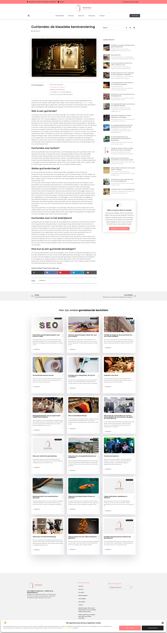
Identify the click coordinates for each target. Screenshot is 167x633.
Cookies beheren (153, 628)
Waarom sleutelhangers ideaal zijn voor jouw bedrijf (82, 335)
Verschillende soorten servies (43, 375)
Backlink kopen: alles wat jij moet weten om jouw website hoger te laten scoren (87, 609)
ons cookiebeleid (67, 628)
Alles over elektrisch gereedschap (45, 456)
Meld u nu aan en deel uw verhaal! (119, 210)
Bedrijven (36, 31)
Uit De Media (59, 15)
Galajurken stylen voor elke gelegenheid (122, 189)
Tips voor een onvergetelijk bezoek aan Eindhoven (82, 456)
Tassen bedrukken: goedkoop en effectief (115, 497)
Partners (71, 15)
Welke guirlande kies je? (57, 89)
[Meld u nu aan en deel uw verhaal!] (119, 204)
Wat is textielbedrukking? (77, 415)
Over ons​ (81, 15)
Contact (102, 15)
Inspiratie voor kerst (111, 375)
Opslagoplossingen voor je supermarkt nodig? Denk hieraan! (46, 416)
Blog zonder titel (116, 55)
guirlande (85, 103)
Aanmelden (81, 601)
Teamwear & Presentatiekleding (44, 537)
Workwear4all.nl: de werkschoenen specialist (45, 497)
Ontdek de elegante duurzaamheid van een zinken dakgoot (118, 335)
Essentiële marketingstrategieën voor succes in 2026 (46, 335)
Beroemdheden (83, 595)
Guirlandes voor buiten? (57, 87)
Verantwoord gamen (111, 456)
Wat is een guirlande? (56, 84)
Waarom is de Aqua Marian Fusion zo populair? (81, 497)
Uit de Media (82, 598)
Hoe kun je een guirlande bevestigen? (61, 94)
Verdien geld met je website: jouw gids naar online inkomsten (86, 616)
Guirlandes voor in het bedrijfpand (60, 92)
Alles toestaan (130, 628)
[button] (163, 623)
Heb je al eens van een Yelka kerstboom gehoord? (82, 537)
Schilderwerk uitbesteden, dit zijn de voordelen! (81, 376)
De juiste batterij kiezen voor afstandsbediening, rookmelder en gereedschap (121, 138)
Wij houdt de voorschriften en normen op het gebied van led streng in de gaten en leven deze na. (118, 417)
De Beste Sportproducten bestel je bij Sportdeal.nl (117, 537)
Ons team (91, 15)
